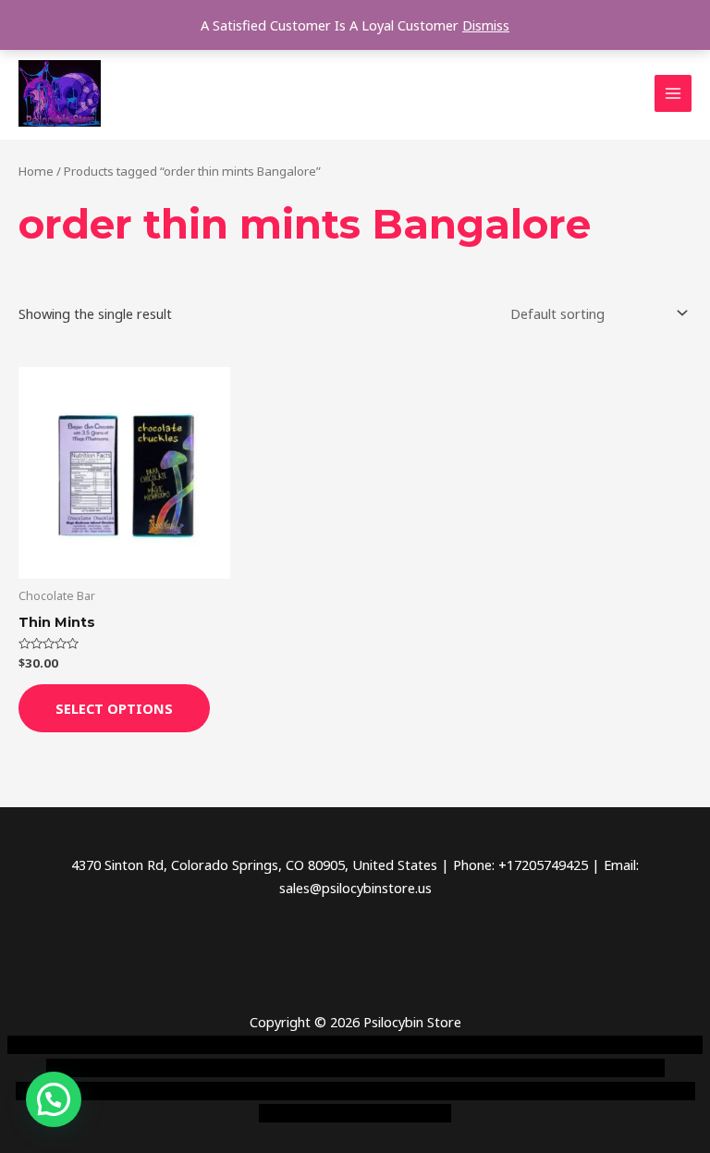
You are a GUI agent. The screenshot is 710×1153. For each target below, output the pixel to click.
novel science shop (64, 1045)
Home (36, 171)
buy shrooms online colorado (451, 1068)
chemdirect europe (188, 1045)
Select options (114, 708)
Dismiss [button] (485, 25)
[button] (53, 1099)
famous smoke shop (313, 1045)
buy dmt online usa (298, 1068)
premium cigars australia (374, 1091)
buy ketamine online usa (453, 1045)
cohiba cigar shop (239, 1091)
